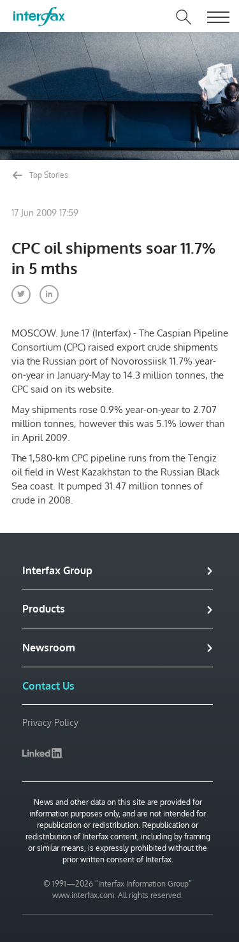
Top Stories (47, 175)
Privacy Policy (50, 722)
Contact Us (48, 685)
